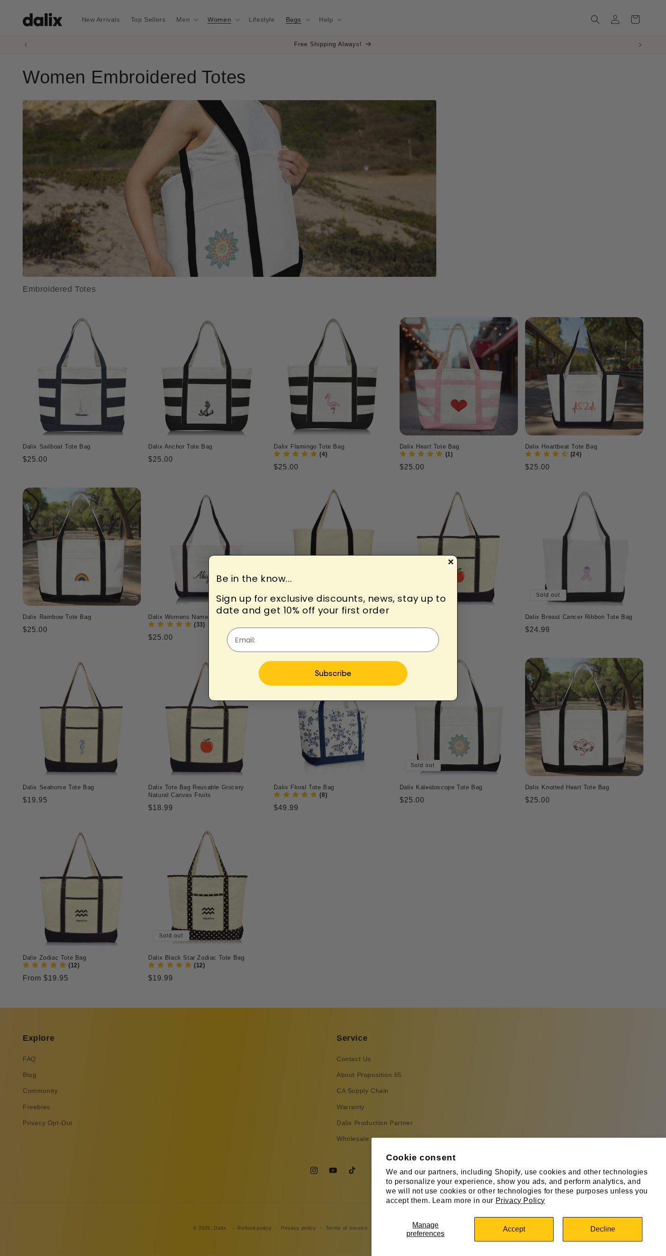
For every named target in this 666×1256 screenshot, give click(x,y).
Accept (514, 1229)
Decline (602, 1229)
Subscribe (333, 673)
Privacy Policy (520, 1200)
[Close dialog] (450, 561)
